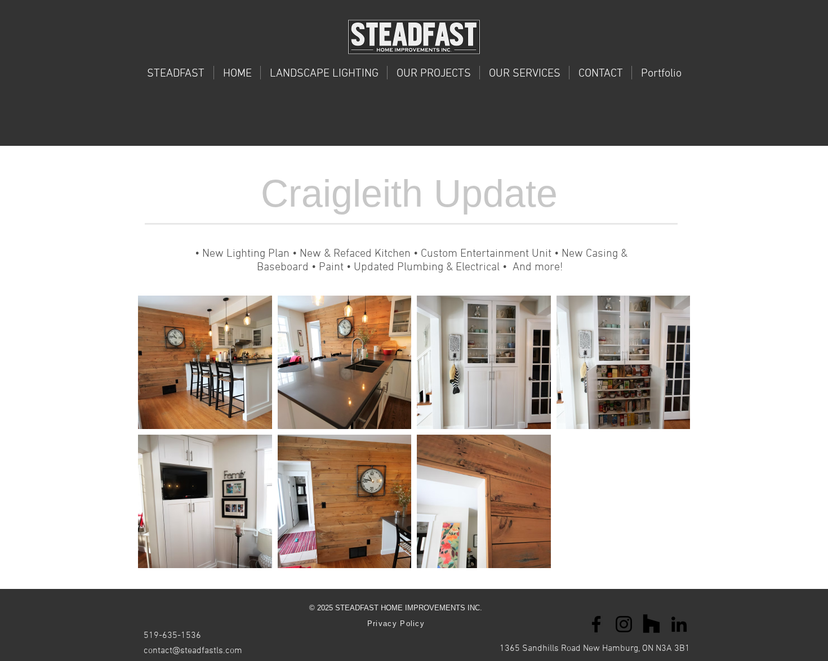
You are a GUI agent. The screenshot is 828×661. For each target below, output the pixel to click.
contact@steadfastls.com (193, 650)
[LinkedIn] (679, 624)
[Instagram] (624, 624)
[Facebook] (596, 624)
